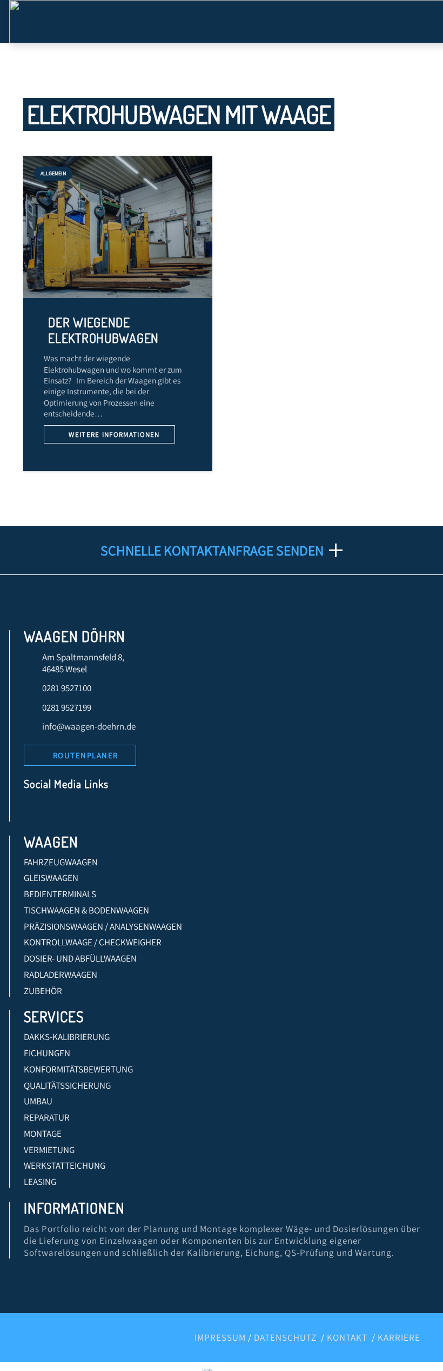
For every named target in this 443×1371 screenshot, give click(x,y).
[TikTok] (127, 810)
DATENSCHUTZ (285, 1337)
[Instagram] (104, 810)
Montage (43, 1134)
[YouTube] (81, 810)
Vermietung (49, 1150)
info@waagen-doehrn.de (89, 726)
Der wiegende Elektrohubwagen (103, 330)
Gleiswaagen (51, 878)
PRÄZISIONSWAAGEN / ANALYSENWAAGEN (103, 926)
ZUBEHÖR (43, 991)
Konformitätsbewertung (78, 1069)
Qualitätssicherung (67, 1085)
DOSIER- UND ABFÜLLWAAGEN (80, 958)
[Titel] (150, 810)
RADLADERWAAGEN (60, 975)
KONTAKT (347, 1337)
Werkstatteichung (64, 1165)
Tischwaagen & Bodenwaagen (86, 910)
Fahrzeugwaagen (61, 862)
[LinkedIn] (58, 810)
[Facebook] (35, 810)
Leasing (40, 1182)
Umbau (38, 1101)
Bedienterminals (60, 894)
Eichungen (47, 1053)
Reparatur (47, 1117)
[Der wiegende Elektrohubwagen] (118, 227)
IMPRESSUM (220, 1337)
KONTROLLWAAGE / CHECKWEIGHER (93, 942)
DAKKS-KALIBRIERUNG (67, 1037)
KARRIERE (399, 1337)
